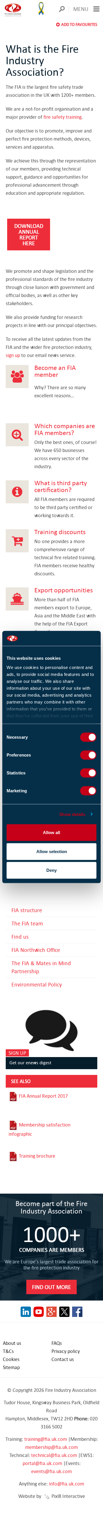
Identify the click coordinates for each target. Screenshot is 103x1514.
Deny (51, 870)
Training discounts (60, 532)
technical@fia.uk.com (54, 1455)
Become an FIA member (55, 370)
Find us (20, 936)
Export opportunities (63, 590)
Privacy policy (66, 1351)
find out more (51, 1287)
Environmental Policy (36, 984)
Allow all (51, 832)
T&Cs (8, 1351)
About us (12, 1343)
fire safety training (62, 117)
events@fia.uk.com (51, 1471)
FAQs (57, 1343)
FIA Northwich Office (35, 949)
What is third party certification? (60, 486)
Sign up (17, 1053)
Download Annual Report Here (28, 234)
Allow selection (51, 851)
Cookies (11, 1359)
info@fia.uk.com (66, 1484)
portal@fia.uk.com (42, 1463)
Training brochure (36, 1156)
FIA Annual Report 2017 (43, 1096)
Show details (72, 814)
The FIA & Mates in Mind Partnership (41, 967)
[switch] (88, 755)
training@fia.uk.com (45, 1439)
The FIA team (27, 923)
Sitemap (11, 1367)
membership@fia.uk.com (51, 1447)
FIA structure (26, 910)
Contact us (63, 1359)
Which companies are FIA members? (64, 428)
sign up (13, 355)
